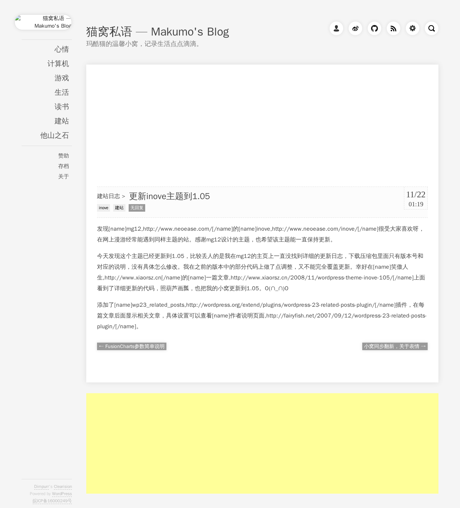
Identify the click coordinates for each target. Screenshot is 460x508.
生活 (62, 92)
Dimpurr (41, 486)
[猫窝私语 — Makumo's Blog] (43, 26)
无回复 (136, 208)
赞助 (63, 155)
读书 (62, 106)
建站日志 (108, 196)
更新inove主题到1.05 (169, 196)
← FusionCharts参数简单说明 (132, 346)
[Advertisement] (262, 115)
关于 (63, 176)
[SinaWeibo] (353, 30)
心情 (62, 49)
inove (103, 208)
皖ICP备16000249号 (52, 501)
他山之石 (54, 135)
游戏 (62, 78)
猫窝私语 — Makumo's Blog (157, 31)
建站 (62, 121)
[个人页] (334, 30)
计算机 (58, 63)
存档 (63, 166)
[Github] (372, 30)
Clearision (63, 486)
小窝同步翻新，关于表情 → (395, 346)
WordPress (62, 494)
